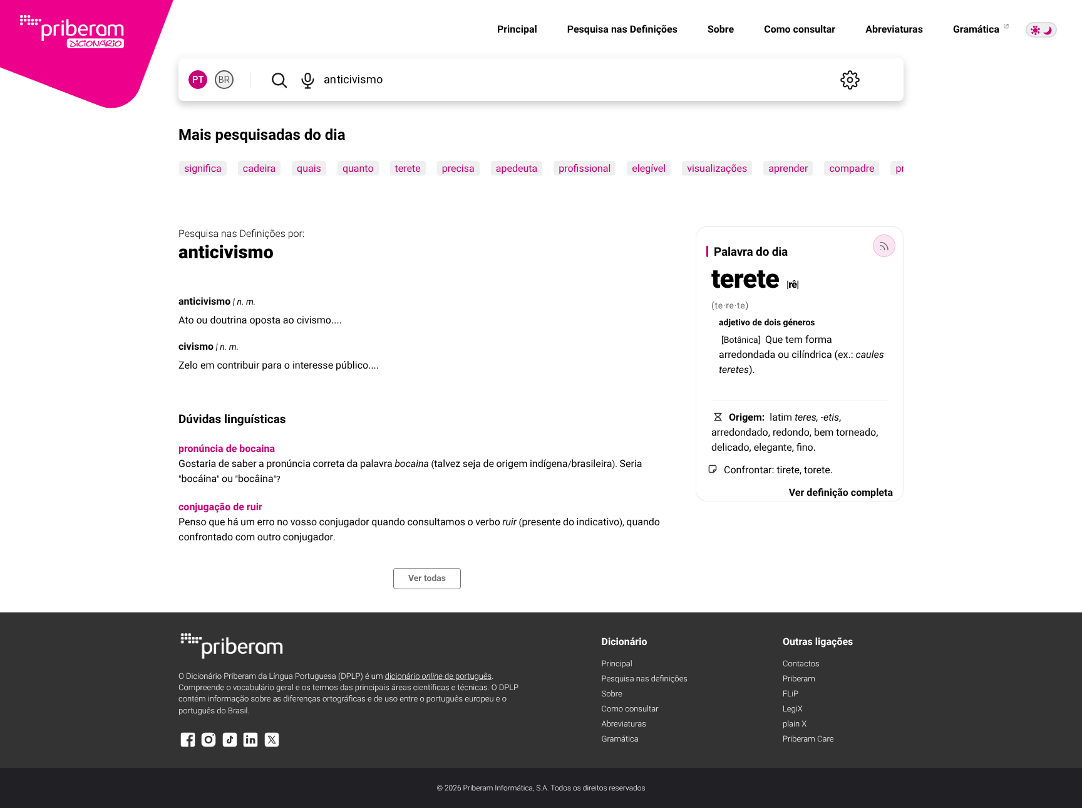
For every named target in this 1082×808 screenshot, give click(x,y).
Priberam (799, 679)
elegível (649, 168)
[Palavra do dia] (884, 245)
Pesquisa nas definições (645, 679)
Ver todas (427, 579)
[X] (271, 746)
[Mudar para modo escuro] (1041, 30)
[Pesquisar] (279, 79)
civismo (196, 346)
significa (203, 168)
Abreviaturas (894, 29)
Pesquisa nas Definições (622, 29)
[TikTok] (229, 746)
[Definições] (849, 79)
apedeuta (516, 168)
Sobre (721, 29)
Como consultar (799, 29)
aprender (788, 168)
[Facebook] (187, 746)
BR (224, 80)
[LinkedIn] (250, 746)
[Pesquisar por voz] (307, 79)
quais (309, 168)
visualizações (717, 168)
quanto (358, 168)
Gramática (977, 29)
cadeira (259, 168)
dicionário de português (438, 676)
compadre (851, 168)
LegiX (793, 709)
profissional (585, 168)
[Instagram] (208, 746)
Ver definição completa (841, 492)
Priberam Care (808, 739)
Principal (517, 29)
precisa (458, 168)
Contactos (801, 664)
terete (408, 168)
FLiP (790, 694)
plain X (794, 724)
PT (198, 80)
